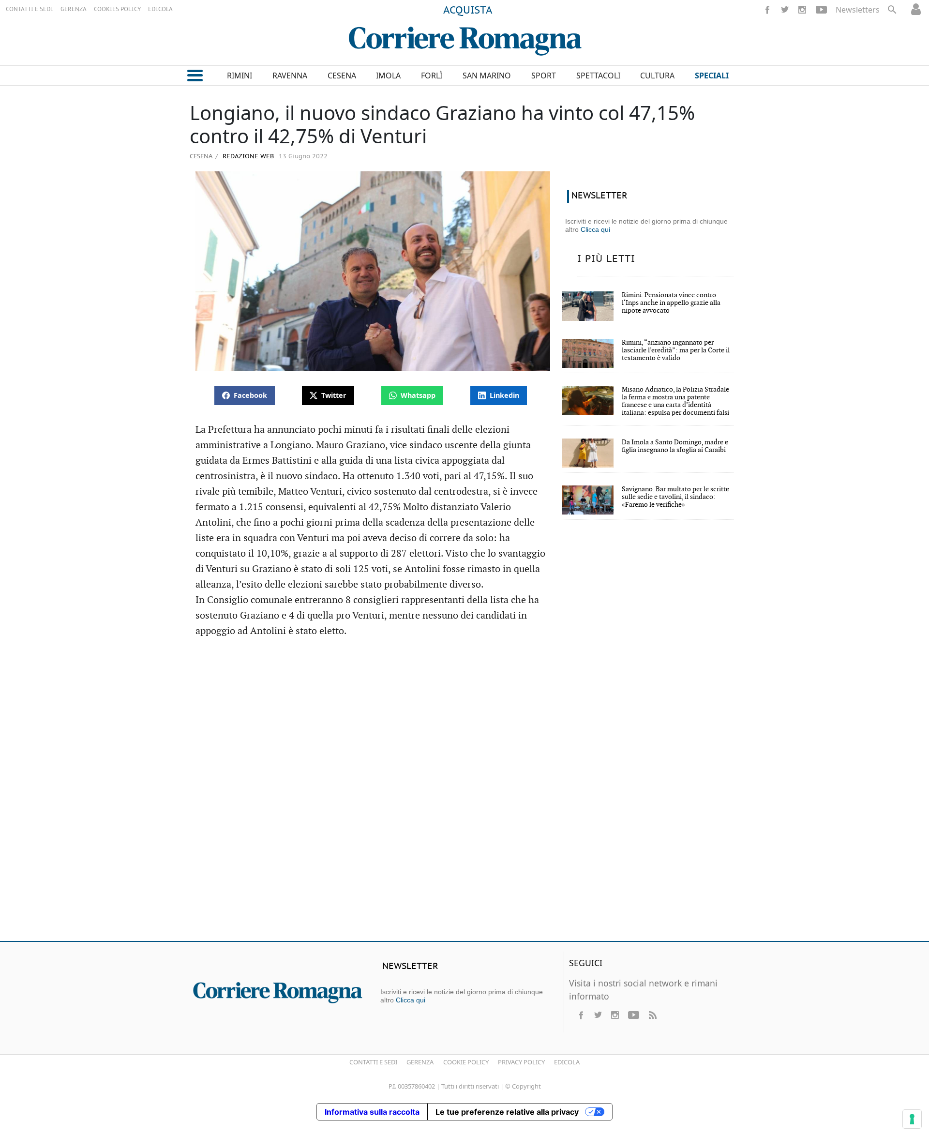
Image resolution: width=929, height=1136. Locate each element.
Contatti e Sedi (373, 1062)
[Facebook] (767, 10)
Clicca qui (595, 229)
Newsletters (858, 9)
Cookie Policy (466, 1062)
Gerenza (420, 1062)
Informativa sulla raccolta (372, 1112)
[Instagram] (802, 10)
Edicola (567, 1062)
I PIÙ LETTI (606, 259)
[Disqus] (464, 794)
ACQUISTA (468, 10)
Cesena (201, 155)
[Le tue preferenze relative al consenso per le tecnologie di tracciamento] (912, 1119)
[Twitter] (785, 10)
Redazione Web (247, 156)
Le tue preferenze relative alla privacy (507, 1112)
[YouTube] (821, 10)
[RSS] (652, 1015)
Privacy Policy (521, 1062)
